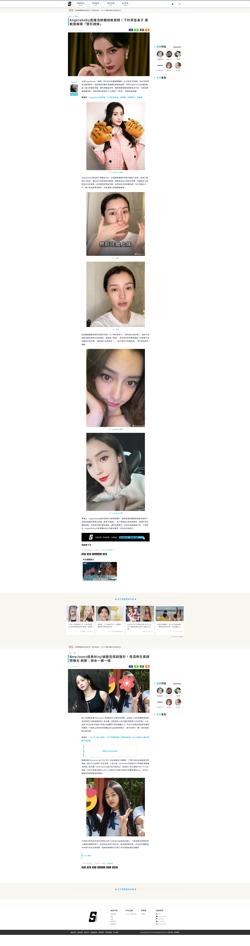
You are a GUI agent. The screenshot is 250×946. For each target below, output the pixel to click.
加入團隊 (115, 932)
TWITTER (161, 919)
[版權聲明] (110, 550)
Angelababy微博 (117, 172)
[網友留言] (147, 30)
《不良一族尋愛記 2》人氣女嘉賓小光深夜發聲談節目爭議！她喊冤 (80, 625)
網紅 (112, 916)
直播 (104, 554)
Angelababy (97, 554)
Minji (108, 867)
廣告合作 (86, 932)
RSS (159, 914)
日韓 (74, 653)
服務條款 (101, 932)
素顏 (89, 554)
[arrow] (69, 4)
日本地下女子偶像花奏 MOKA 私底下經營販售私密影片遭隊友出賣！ (139, 626)
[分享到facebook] (131, 30)
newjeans (101, 867)
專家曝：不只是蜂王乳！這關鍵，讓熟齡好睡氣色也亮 (109, 625)
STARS (125, 4)
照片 (94, 867)
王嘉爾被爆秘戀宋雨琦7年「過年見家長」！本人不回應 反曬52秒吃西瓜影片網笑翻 (99, 10)
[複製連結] (142, 30)
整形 (83, 554)
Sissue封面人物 (131, 914)
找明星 (143, 914)
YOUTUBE (161, 921)
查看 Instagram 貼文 (110, 751)
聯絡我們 (80, 932)
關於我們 (73, 932)
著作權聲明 (108, 932)
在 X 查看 (87, 855)
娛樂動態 (75, 16)
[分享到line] (136, 30)
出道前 (115, 867)
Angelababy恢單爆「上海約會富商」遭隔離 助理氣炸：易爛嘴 (115, 97)
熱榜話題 (113, 924)
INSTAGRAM (162, 924)
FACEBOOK (162, 916)
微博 (117, 258)
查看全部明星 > (177, 47)
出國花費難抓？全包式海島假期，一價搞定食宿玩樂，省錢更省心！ (169, 625)
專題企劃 (113, 921)
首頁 (70, 16)
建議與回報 (94, 932)
